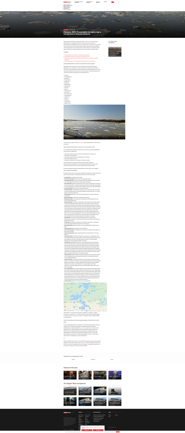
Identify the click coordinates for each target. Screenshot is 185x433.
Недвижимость (81, 421)
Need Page (72, 429)
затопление (83, 327)
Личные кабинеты (96, 421)
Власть (86, 418)
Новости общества (98, 2)
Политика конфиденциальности (98, 416)
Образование (87, 421)
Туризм (80, 425)
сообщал (84, 342)
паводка (96, 44)
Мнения (105, 1)
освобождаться (87, 41)
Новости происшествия (68, 5)
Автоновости (66, 8)
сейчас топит (80, 142)
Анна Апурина (118, 32)
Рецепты (80, 429)
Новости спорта (67, 6)
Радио (109, 416)
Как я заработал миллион (89, 2)
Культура (86, 419)
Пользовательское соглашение (98, 418)
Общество (80, 422)
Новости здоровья (67, 9)
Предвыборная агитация (97, 419)
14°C (112, 2)
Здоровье (80, 419)
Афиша (80, 418)
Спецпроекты (81, 424)
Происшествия (87, 422)
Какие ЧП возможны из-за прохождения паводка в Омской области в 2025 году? (79, 61)
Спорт (86, 424)
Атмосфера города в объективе (79, 2)
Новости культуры (67, 7)
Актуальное (87, 416)
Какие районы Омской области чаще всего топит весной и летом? (77, 56)
